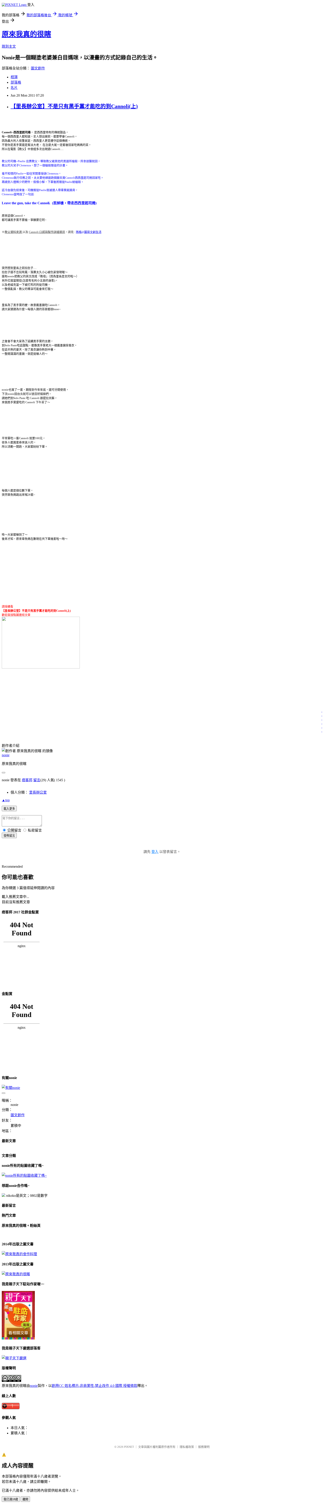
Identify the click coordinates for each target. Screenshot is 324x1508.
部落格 (16, 82)
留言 (36, 780)
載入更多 (9, 808)
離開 (25, 1499)
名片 (14, 88)
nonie (5, 755)
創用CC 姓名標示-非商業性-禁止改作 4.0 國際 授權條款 (94, 1386)
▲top (6, 800)
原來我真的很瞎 (26, 34)
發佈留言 (9, 835)
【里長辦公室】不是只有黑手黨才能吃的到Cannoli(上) (74, 106)
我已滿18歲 (11, 1499)
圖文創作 (38, 68)
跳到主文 (9, 46)
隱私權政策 (187, 1446)
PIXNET (129, 1446)
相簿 (14, 77)
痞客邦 (27, 780)
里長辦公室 (38, 792)
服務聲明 (204, 1446)
